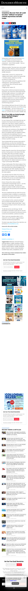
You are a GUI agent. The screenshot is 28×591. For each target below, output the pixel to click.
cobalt (12, 243)
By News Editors (13, 518)
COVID (21, 243)
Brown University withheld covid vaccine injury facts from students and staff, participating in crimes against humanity (16, 539)
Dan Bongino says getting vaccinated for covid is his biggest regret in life (15, 499)
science (12, 248)
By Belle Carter (13, 442)
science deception (19, 248)
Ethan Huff (10, 20)
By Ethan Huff (13, 452)
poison (3, 248)
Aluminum (11, 241)
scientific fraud (5, 249)
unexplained (16, 249)
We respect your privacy (18, 571)
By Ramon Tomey (14, 447)
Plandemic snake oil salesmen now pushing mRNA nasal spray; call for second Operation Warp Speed (15, 533)
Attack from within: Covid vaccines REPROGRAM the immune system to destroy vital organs (16, 545)
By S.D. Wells (13, 489)
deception (4, 245)
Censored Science (19, 241)
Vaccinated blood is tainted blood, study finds (15, 521)
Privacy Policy (13, 580)
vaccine (21, 249)
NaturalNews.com (6, 231)
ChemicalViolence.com (13, 223)
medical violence (10, 246)
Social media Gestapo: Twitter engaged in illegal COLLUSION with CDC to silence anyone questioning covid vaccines (16, 493)
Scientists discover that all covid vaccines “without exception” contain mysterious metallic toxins (15, 526)
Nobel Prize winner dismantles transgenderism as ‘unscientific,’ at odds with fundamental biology (16, 516)
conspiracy (17, 243)
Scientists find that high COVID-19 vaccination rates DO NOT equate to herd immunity (15, 510)
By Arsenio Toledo (14, 507)
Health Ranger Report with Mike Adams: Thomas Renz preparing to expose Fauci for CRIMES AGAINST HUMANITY (15, 504)
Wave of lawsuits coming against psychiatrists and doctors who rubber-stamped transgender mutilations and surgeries (16, 433)
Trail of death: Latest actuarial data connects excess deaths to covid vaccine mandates (15, 450)
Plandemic (21, 246)
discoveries (17, 245)
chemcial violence (6, 243)
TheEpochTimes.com (7, 229)
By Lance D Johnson (14, 435)
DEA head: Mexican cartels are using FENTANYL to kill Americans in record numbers (16, 445)
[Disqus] (14, 342)
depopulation (10, 245)
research (8, 248)
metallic (16, 246)
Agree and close (15, 583)
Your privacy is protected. (7, 270)
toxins (11, 249)
